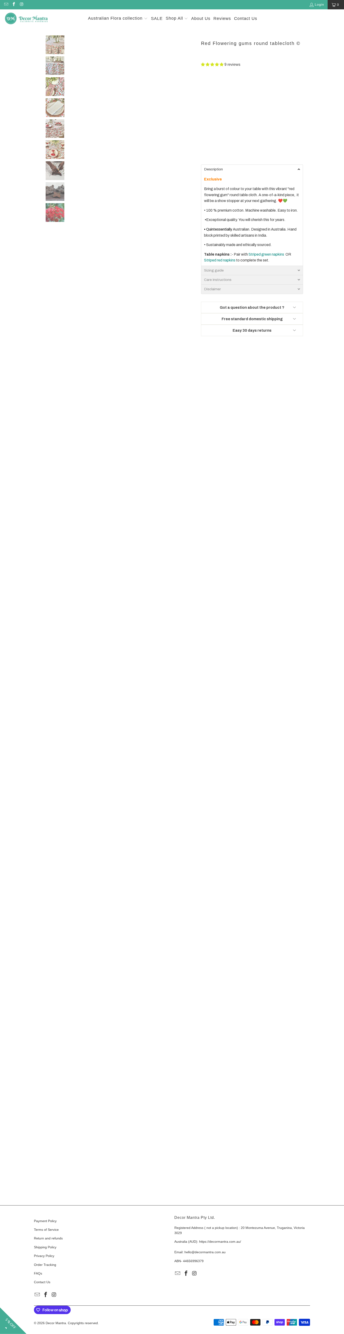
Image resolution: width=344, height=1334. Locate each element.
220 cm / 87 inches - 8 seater (227, 121)
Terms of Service (46, 1229)
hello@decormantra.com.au (205, 1252)
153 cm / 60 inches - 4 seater (227, 95)
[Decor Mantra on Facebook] (13, 5)
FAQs (38, 1273)
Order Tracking (45, 1265)
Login (319, 4)
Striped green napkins (266, 254)
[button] (118, 19)
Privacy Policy (44, 1256)
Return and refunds (48, 1238)
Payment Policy (45, 1221)
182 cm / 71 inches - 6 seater (227, 108)
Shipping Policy (45, 1247)
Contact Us (42, 1282)
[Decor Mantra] (26, 19)
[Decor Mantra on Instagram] (21, 5)
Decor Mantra (56, 1323)
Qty (203, 135)
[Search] (333, 19)
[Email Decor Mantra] (6, 5)
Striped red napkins (219, 260)
